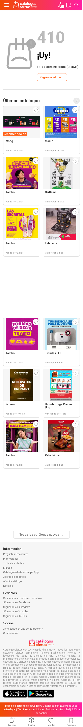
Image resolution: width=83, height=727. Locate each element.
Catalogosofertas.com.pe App (21, 572)
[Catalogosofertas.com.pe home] (25, 5)
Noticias (8, 585)
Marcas (7, 567)
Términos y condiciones (30, 709)
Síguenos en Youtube (15, 611)
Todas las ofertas (13, 563)
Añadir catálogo (12, 581)
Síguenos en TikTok (15, 616)
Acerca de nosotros (14, 576)
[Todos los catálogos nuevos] (76, 101)
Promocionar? (11, 558)
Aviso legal (9, 709)
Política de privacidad (58, 709)
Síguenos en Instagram (16, 606)
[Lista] (68, 5)
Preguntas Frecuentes (15, 554)
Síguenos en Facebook (16, 602)
